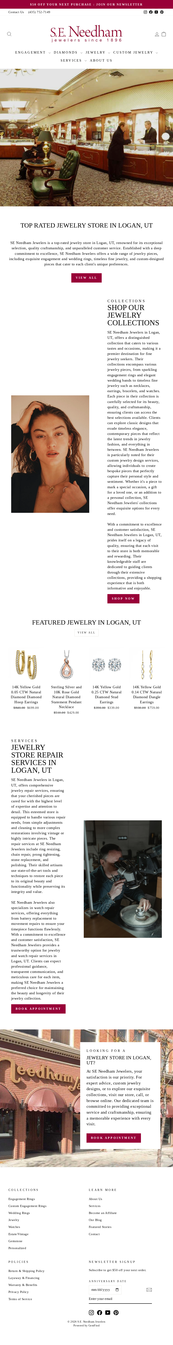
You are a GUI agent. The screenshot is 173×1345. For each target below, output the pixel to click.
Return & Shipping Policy (26, 1271)
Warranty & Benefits (22, 1285)
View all (87, 632)
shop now (123, 598)
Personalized (17, 1248)
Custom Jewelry (134, 52)
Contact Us (16, 12)
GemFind (94, 1325)
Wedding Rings (19, 1213)
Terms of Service (20, 1299)
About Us (101, 60)
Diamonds (66, 52)
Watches (14, 1227)
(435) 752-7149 (39, 12)
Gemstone (15, 1241)
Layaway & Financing (24, 1278)
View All (86, 277)
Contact (94, 1234)
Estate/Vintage (18, 1234)
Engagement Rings (21, 1199)
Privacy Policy (18, 1292)
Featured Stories (100, 1227)
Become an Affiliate (103, 1213)
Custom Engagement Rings (27, 1206)
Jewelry (96, 52)
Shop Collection (57, 192)
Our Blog (95, 1220)
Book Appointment (113, 192)
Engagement (31, 52)
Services (72, 60)
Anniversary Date (108, 1281)
